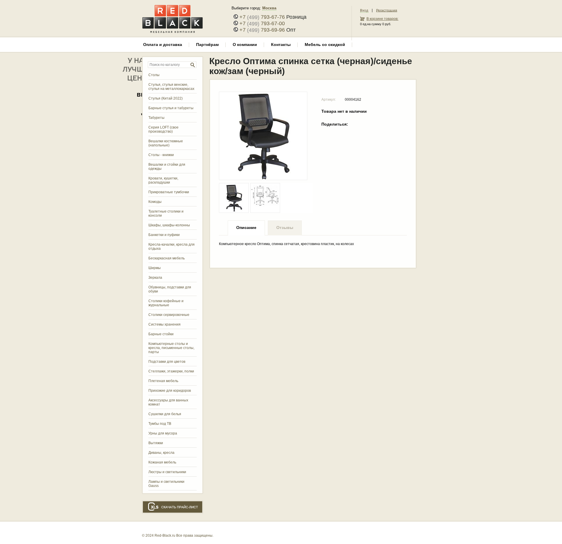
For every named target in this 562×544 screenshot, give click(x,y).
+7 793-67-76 (262, 17)
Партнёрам (207, 44)
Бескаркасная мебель (166, 258)
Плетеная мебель (163, 381)
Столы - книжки (161, 155)
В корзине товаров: (382, 19)
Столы (154, 75)
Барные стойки (161, 334)
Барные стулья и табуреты (170, 108)
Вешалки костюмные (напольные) (165, 143)
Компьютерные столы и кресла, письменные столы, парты (171, 348)
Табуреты (156, 118)
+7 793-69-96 (262, 30)
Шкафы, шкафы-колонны (169, 225)
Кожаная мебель (162, 462)
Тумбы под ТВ (159, 424)
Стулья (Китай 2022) (165, 98)
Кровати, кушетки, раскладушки (163, 180)
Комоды (155, 202)
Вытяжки (155, 443)
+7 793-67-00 (262, 23)
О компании (245, 44)
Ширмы (154, 268)
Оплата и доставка (162, 44)
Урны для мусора (162, 433)
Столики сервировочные (168, 315)
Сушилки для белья (164, 414)
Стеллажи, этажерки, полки (171, 371)
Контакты (281, 44)
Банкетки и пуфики (164, 235)
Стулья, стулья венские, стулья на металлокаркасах (171, 87)
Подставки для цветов (166, 362)
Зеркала (155, 278)
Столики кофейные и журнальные (166, 303)
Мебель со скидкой (325, 44)
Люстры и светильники (167, 472)
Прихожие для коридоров (169, 391)
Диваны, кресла (161, 453)
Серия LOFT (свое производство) (163, 129)
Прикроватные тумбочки (168, 192)
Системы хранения (164, 324)
